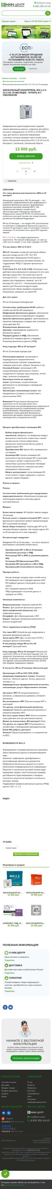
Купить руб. (26, 156)
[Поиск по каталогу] (47, 13)
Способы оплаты (8, 1082)
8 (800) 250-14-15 (33, 1150)
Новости (31, 1085)
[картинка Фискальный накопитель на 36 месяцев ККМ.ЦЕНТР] (36, 879)
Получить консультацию (26, 1058)
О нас (30, 1082)
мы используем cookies (14, 1185)
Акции (4, 1096)
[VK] (9, 1113)
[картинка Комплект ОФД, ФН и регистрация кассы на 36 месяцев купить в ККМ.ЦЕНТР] (13, 910)
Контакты (31, 1091)
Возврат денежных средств (9, 1092)
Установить (19, 69)
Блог (29, 1096)
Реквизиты (31, 1088)
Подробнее (33, 69)
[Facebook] (3, 1113)
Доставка (5, 1085)
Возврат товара (8, 1088)
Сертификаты (33, 1093)
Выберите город (44, 3)
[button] (19, 36)
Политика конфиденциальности (36, 1100)
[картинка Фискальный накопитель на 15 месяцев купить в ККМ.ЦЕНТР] (13, 879)
